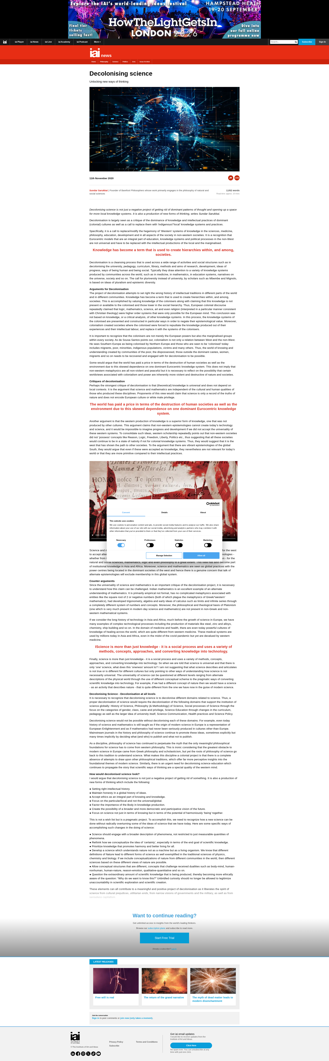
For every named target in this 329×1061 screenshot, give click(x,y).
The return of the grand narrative (164, 997)
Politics (125, 62)
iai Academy (64, 42)
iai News (34, 42)
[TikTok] (93, 1053)
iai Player (19, 42)
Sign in (95, 1018)
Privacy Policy (116, 1042)
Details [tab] (164, 512)
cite (237, 178)
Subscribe (307, 42)
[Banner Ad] (164, 19)
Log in (173, 949)
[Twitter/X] (88, 1053)
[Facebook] (78, 1053)
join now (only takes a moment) (136, 1018)
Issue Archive (145, 62)
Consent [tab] (126, 512)
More (96, 42)
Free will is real (104, 997)
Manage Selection (164, 555)
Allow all (201, 555)
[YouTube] (98, 1053)
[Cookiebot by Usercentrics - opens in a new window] (208, 504)
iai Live (48, 42)
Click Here (191, 1045)
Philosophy (104, 62)
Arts (133, 62)
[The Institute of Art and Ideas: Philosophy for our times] (5, 42)
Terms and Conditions (147, 1042)
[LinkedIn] (73, 1053)
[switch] (150, 545)
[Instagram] (83, 1053)
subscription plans (156, 928)
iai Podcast (82, 42)
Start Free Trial (164, 938)
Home (94, 62)
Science (115, 62)
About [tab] (203, 512)
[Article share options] (230, 177)
